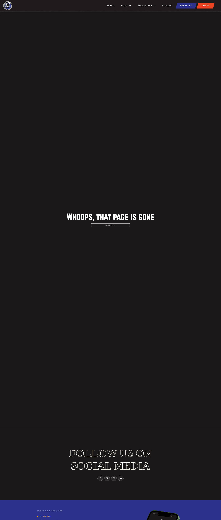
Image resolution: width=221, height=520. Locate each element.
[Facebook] (100, 478)
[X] (114, 478)
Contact (167, 5)
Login (206, 5)
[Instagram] (107, 478)
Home (110, 5)
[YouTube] (121, 478)
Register (186, 5)
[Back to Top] (215, 516)
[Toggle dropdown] (130, 5)
